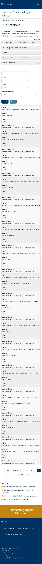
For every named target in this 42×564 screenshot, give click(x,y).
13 (22, 474)
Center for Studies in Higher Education (16, 13)
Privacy (4, 555)
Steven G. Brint (7, 307)
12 (18, 474)
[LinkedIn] (7, 525)
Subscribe (11, 528)
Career (32, 528)
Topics (3, 84)
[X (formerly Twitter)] (3, 525)
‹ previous (17, 470)
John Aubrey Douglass (9, 355)
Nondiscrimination (7, 553)
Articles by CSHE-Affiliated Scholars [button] (15, 48)
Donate (19, 528)
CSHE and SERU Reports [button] (11, 63)
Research (4, 483)
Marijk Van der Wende (23, 403)
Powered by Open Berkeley (9, 548)
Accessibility (5, 550)
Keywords (5, 70)
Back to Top (37, 561)
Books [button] (5, 53)
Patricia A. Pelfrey (8, 379)
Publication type (7, 91)
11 (13, 474)
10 (8, 474)
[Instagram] (14, 525)
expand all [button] (37, 39)
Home (3, 20)
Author (4, 77)
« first (8, 470)
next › (29, 474)
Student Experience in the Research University (19, 486)
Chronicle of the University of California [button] (16, 58)
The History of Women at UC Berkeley (16, 499)
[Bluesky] (18, 525)
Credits (25, 528)
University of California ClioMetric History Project (19, 496)
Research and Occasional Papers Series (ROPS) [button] (19, 42)
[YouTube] (11, 525)
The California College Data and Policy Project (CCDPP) (18, 491)
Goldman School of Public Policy (12, 534)
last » (36, 474)
